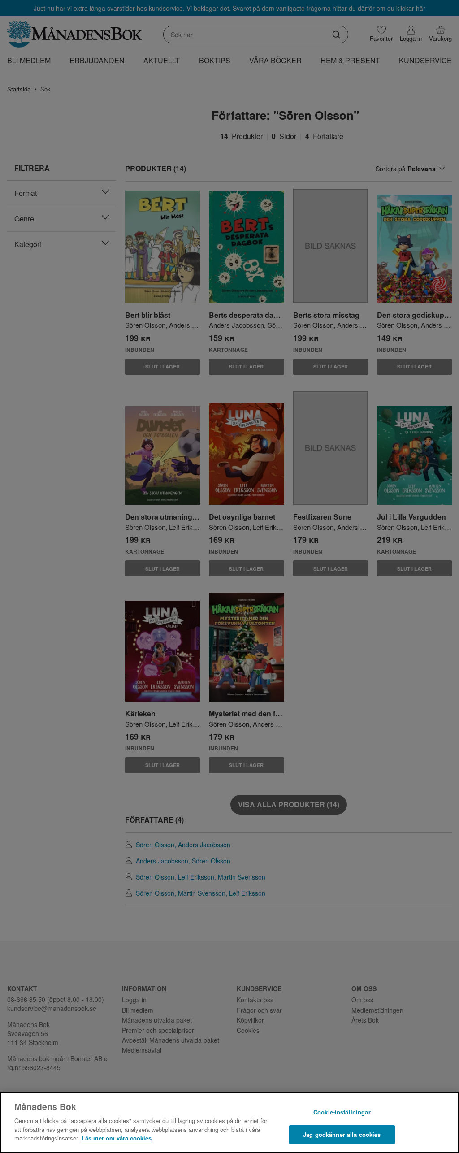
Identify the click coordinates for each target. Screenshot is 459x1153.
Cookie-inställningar (342, 1112)
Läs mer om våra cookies (117, 1138)
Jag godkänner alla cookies (342, 1134)
